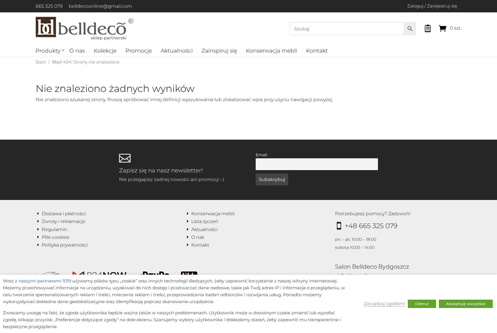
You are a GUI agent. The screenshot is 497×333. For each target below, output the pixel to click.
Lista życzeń (204, 221)
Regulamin (54, 229)
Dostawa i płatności (64, 213)
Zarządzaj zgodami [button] (384, 303)
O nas (77, 50)
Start (41, 62)
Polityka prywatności (65, 245)
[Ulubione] (422, 27)
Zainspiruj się (219, 50)
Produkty (47, 50)
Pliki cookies (55, 237)
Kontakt (317, 50)
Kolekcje (105, 50)
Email (261, 154)
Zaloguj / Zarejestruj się (432, 6)
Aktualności (177, 50)
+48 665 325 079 (371, 226)
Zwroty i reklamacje (63, 221)
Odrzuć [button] (422, 303)
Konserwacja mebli (271, 50)
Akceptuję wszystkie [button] (465, 303)
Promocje (138, 50)
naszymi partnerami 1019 (44, 281)
